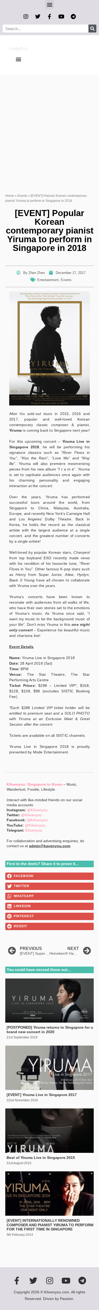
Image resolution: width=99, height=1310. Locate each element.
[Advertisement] (49, 127)
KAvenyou (33, 830)
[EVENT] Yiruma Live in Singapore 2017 (42, 1095)
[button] (49, 4)
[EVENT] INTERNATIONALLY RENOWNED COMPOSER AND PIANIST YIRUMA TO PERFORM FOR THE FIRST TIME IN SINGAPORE (50, 1225)
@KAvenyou (37, 810)
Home (9, 196)
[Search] (92, 28)
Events (22, 196)
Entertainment (48, 280)
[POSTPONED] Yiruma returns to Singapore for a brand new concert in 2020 (50, 1029)
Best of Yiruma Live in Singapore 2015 (41, 1157)
